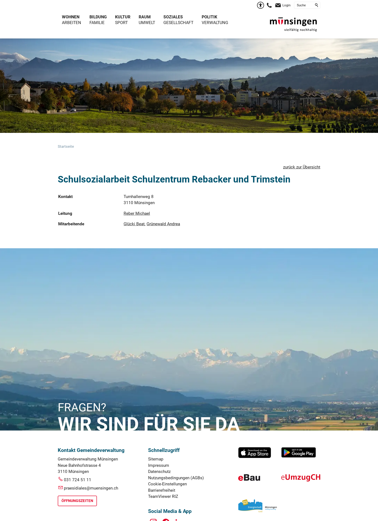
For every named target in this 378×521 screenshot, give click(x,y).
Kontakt (65, 196)
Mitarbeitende (71, 223)
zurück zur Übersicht (301, 167)
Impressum (158, 465)
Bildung (98, 16)
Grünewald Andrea (163, 223)
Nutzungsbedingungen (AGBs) (176, 477)
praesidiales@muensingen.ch (91, 488)
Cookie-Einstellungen (167, 483)
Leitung (65, 213)
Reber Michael (137, 213)
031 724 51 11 (77, 479)
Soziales (173, 16)
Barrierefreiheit (161, 490)
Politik (209, 16)
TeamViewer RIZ (163, 496)
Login (286, 5)
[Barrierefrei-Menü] (260, 5)
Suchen (316, 5)
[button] (269, 5)
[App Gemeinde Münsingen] (254, 456)
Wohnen (70, 16)
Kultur (122, 16)
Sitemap (155, 459)
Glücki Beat (134, 223)
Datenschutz (159, 471)
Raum (145, 16)
